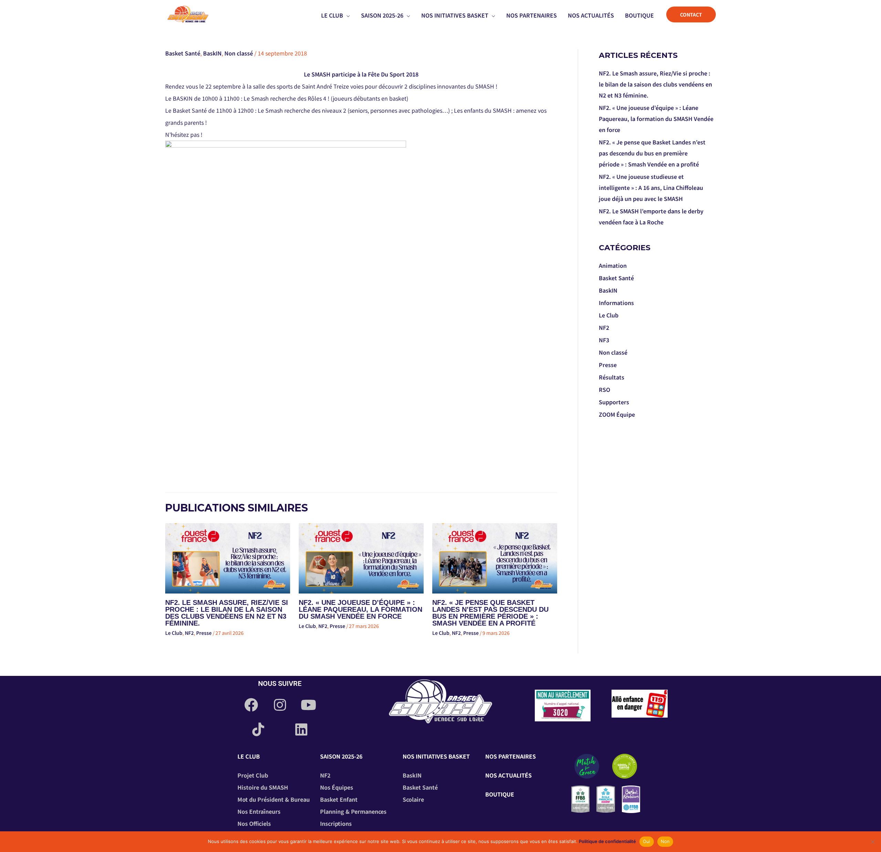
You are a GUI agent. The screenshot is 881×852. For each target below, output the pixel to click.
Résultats (611, 377)
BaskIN (212, 53)
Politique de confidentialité (607, 841)
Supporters (614, 402)
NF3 (604, 340)
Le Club (173, 632)
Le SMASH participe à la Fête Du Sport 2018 (361, 74)
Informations (616, 302)
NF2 (189, 632)
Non (665, 841)
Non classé (238, 53)
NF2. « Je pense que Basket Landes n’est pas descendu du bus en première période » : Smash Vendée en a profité (490, 613)
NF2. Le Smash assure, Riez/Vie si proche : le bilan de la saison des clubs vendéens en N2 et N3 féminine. (226, 613)
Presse (204, 632)
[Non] (872, 841)
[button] (346, 15)
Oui (646, 841)
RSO (604, 389)
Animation (613, 265)
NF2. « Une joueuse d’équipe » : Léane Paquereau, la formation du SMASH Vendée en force (360, 609)
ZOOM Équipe (617, 414)
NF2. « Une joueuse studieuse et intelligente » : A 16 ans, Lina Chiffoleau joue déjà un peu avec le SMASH (651, 187)
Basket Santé (182, 53)
